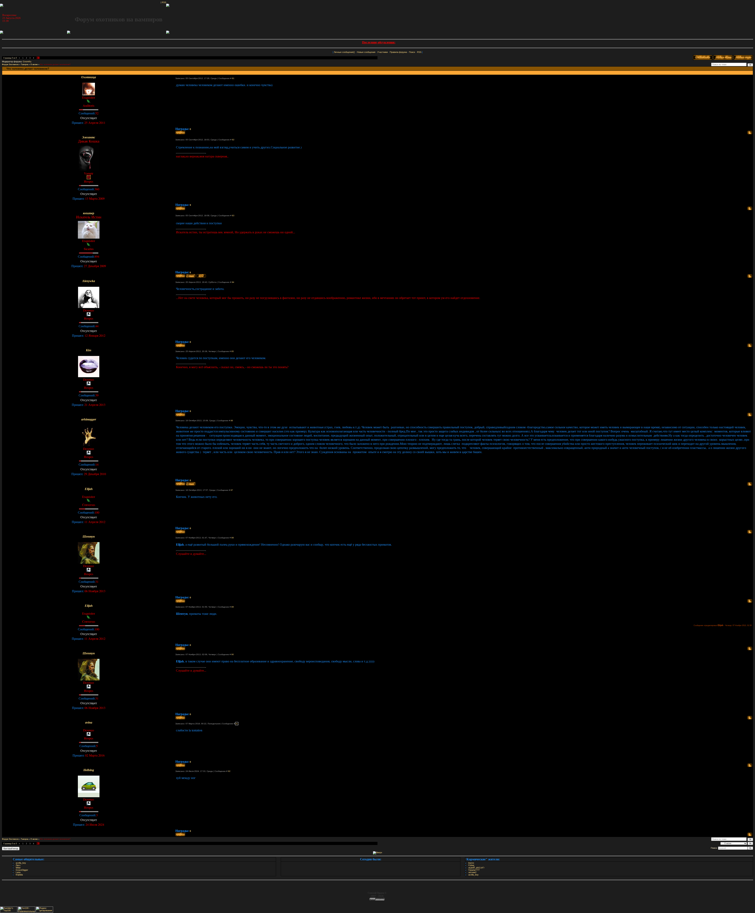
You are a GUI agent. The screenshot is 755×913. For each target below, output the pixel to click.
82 (233, 140)
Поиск (412, 52)
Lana (18, 872)
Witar (18, 867)
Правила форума (398, 52)
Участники (382, 52)
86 (232, 420)
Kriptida (19, 874)
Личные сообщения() (344, 52)
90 (232, 654)
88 (232, 538)
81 (233, 78)
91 (237, 724)
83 (233, 215)
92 (229, 771)
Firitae (471, 865)
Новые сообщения (366, 52)
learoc (471, 863)
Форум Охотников (10, 64)
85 (232, 351)
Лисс (18, 865)
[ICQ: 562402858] (201, 276)
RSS (164, 2)
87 (232, 490)
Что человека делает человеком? (55, 64)
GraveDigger (22, 870)
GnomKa (27, 61)
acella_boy (21, 863)
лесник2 (472, 872)
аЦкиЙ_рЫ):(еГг (476, 867)
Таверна (24, 64)
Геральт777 (474, 870)
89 (232, 607)
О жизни (34, 64)
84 (233, 282)
